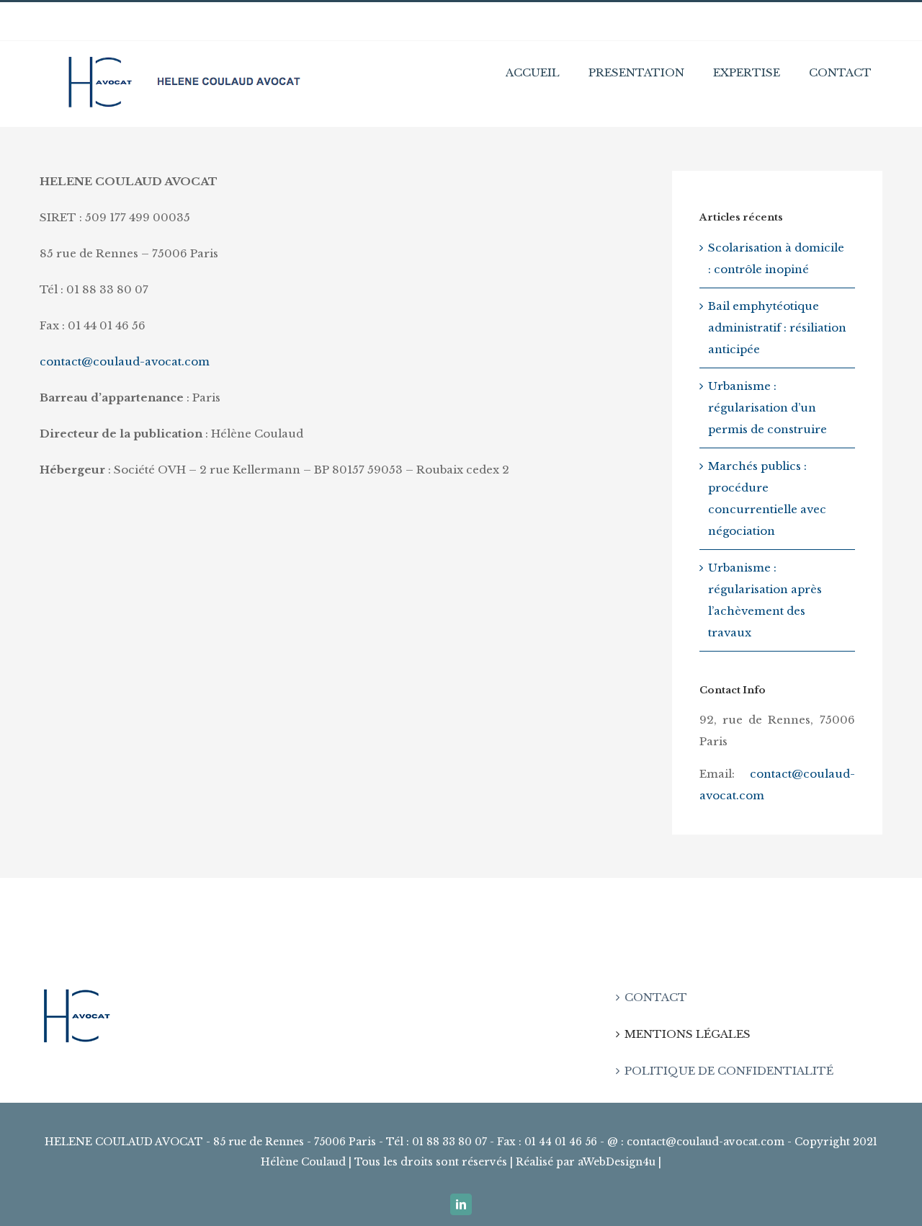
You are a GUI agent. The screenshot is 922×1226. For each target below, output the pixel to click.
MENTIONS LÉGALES (688, 1034)
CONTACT (656, 997)
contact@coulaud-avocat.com (125, 361)
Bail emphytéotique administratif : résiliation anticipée (777, 327)
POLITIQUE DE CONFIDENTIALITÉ (729, 1071)
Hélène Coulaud (303, 1161)
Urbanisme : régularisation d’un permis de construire (767, 407)
